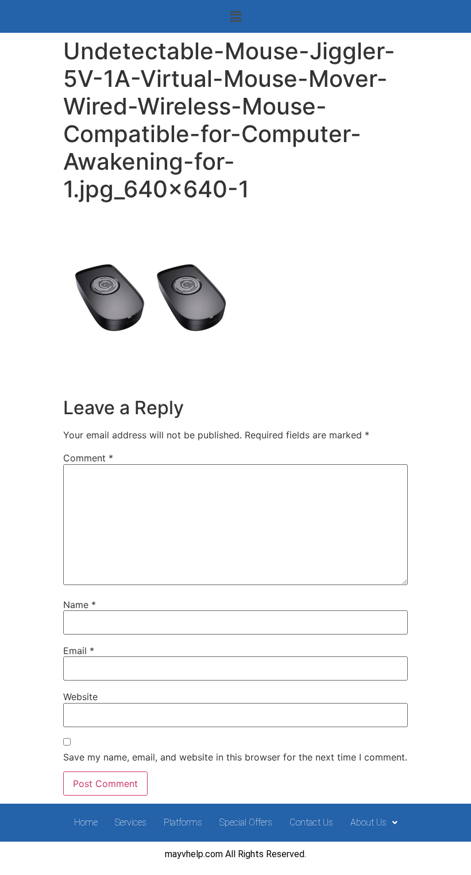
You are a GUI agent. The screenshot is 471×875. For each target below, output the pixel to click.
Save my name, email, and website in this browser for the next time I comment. (235, 757)
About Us (368, 822)
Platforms (183, 822)
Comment (88, 458)
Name (79, 604)
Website (80, 696)
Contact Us (311, 822)
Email (78, 650)
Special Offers (245, 822)
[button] (235, 16)
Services (130, 822)
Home (86, 822)
